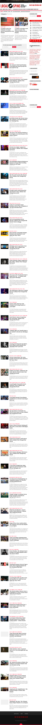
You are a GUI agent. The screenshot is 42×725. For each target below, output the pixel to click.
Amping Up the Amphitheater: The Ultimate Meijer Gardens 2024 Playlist (18, 690)
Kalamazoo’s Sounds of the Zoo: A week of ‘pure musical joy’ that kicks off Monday (17, 606)
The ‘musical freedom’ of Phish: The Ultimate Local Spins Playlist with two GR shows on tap (18, 664)
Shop (11, 11)
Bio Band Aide (26, 713)
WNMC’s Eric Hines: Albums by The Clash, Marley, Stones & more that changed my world (18, 372)
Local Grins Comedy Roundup (16, 11)
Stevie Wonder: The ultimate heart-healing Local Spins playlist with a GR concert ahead (18, 552)
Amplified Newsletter (12, 477)
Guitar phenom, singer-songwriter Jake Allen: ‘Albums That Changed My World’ (18, 262)
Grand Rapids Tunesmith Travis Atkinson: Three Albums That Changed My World (17, 385)
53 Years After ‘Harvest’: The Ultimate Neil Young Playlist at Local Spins (17, 305)
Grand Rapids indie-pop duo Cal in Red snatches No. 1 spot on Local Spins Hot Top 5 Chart (18, 579)
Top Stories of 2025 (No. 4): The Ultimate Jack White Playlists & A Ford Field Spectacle (18, 106)
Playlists (2, 27)
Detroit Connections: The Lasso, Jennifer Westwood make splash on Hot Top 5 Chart (18, 359)
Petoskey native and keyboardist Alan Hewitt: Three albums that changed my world (17, 192)
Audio (10, 63)
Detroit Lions (13, 116)
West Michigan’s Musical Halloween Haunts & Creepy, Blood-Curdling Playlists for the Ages (18, 163)
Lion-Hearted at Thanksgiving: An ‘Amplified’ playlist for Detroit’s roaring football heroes (18, 480)
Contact (22, 713)
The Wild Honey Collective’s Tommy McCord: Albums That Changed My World (18, 292)
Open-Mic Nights (5, 11)
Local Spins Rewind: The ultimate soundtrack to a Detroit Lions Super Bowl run (18, 399)
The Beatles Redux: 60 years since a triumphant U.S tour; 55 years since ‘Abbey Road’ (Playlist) (18, 592)
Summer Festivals (14, 603)
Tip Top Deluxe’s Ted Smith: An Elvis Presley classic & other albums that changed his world (18, 412)
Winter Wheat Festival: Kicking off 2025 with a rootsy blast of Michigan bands (18, 427)
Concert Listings (5, 9)
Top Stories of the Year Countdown (16, 103)
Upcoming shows (23, 90)
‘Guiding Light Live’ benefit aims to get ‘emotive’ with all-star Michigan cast (18, 332)
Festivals (10, 423)
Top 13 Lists (18, 203)
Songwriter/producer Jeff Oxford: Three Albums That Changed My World (18, 440)
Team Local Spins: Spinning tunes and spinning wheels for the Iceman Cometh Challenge (18, 539)
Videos (4, 27)
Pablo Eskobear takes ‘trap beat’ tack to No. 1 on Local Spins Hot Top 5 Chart (18, 650)
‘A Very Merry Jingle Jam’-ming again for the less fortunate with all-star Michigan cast (17, 467)
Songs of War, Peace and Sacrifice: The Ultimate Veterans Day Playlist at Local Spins (18, 524)
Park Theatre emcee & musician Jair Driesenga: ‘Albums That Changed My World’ (17, 318)
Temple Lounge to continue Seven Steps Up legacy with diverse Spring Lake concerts (18, 496)
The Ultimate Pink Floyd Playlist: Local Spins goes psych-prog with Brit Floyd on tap (17, 66)
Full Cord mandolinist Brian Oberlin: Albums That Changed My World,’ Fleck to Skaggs (18, 221)
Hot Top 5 (12, 231)
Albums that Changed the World (13, 51)
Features (2, 11)
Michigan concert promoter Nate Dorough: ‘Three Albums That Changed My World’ (18, 247)
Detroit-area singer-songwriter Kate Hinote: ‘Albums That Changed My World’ (18, 148)
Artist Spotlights (20, 145)
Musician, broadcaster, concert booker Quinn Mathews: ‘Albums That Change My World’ (17, 511)
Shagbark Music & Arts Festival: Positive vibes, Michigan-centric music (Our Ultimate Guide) (17, 677)
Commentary (16, 273)
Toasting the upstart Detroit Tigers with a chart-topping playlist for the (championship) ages (18, 566)
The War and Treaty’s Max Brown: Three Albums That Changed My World (18, 176)
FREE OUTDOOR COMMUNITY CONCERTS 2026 (32, 9)
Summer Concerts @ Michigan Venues (25, 11)
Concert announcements (12, 616)
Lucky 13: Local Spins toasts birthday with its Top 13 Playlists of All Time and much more (18, 206)
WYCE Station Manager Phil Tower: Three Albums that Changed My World (18, 453)
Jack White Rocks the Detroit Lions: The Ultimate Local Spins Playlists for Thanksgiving (18, 119)
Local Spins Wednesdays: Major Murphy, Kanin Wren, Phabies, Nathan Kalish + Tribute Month (17, 619)
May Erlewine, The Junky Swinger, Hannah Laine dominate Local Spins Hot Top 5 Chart (18, 234)
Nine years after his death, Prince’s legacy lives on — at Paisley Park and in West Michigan (18, 276)
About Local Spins (16, 713)
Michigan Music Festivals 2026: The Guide (19, 9)
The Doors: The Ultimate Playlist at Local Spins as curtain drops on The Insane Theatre (18, 134)
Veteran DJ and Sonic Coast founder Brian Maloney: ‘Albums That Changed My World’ (18, 81)
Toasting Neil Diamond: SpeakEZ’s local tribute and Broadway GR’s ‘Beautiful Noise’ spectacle (18, 345)
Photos (13, 203)
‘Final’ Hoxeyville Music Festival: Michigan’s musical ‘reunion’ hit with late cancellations (17, 635)
